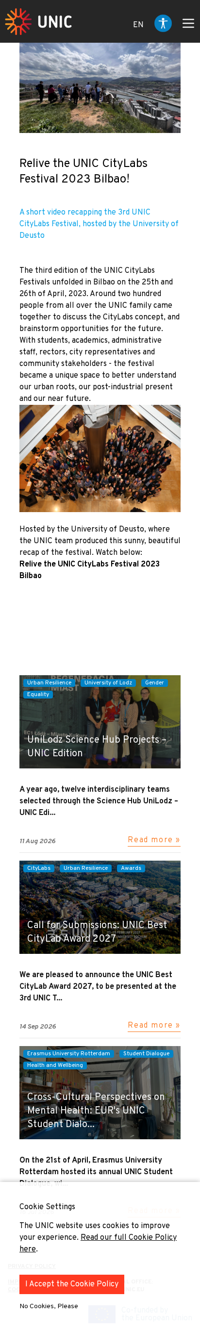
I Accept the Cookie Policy (71, 1284)
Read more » (154, 840)
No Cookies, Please (48, 1306)
